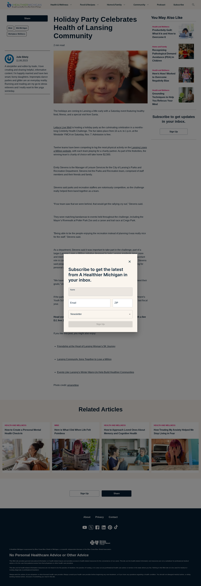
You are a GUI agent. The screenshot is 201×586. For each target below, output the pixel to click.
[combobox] (100, 314)
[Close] (130, 261)
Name (72, 290)
